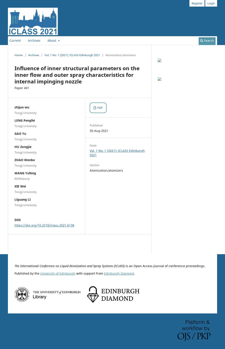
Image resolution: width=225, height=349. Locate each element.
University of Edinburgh (57, 273)
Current (15, 40)
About (52, 40)
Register (197, 3)
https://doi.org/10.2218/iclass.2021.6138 (44, 225)
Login (211, 3)
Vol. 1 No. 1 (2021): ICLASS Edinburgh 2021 (72, 55)
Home (19, 55)
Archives (34, 40)
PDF (100, 108)
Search (208, 40)
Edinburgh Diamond (119, 273)
